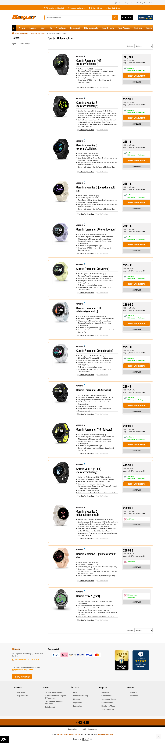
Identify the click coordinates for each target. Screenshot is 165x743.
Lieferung (76, 699)
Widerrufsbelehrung (80, 696)
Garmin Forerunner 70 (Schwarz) (93, 390)
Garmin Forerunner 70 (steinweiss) (94, 350)
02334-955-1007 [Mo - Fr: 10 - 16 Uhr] (25, 659)
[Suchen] (115, 17)
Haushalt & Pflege (108, 706)
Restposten (134, 696)
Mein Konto (21, 692)
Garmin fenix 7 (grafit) (88, 596)
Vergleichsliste (130, 3)
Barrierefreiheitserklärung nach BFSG (54, 702)
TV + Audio (22, 27)
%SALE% (133, 692)
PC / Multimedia (61, 27)
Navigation (32, 27)
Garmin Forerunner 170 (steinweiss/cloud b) (88, 309)
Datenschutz (77, 706)
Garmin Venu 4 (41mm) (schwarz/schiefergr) (88, 470)
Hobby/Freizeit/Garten (91, 27)
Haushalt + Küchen (108, 27)
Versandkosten (137, 62)
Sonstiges (149, 27)
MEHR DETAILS (137, 82)
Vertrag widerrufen (22, 676)
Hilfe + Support (140, 3)
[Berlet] (28, 17)
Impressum (77, 702)
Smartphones (106, 696)
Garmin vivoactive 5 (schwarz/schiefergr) (87, 104)
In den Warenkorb (135, 75)
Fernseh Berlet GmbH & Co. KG (68, 734)
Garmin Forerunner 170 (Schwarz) (94, 429)
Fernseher (105, 692)
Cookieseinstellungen (105, 734)
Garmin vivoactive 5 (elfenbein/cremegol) (87, 513)
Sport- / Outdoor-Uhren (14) (21, 44)
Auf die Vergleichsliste (86, 87)
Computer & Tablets (108, 699)
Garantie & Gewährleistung (55, 692)
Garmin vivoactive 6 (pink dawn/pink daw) (95, 555)
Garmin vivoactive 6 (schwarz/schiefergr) (87, 146)
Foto (50, 27)
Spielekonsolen (107, 702)
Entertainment (75, 27)
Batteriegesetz (50, 707)
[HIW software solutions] (85, 739)
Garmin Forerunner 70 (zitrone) (92, 268)
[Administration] (91, 739)
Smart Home (138, 27)
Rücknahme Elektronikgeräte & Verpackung (55, 697)
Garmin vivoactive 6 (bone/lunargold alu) (95, 188)
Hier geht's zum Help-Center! (22, 669)
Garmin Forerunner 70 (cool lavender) (96, 229)
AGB (75, 692)
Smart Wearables (124, 27)
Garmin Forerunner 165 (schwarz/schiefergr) (88, 62)
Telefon (42, 27)
